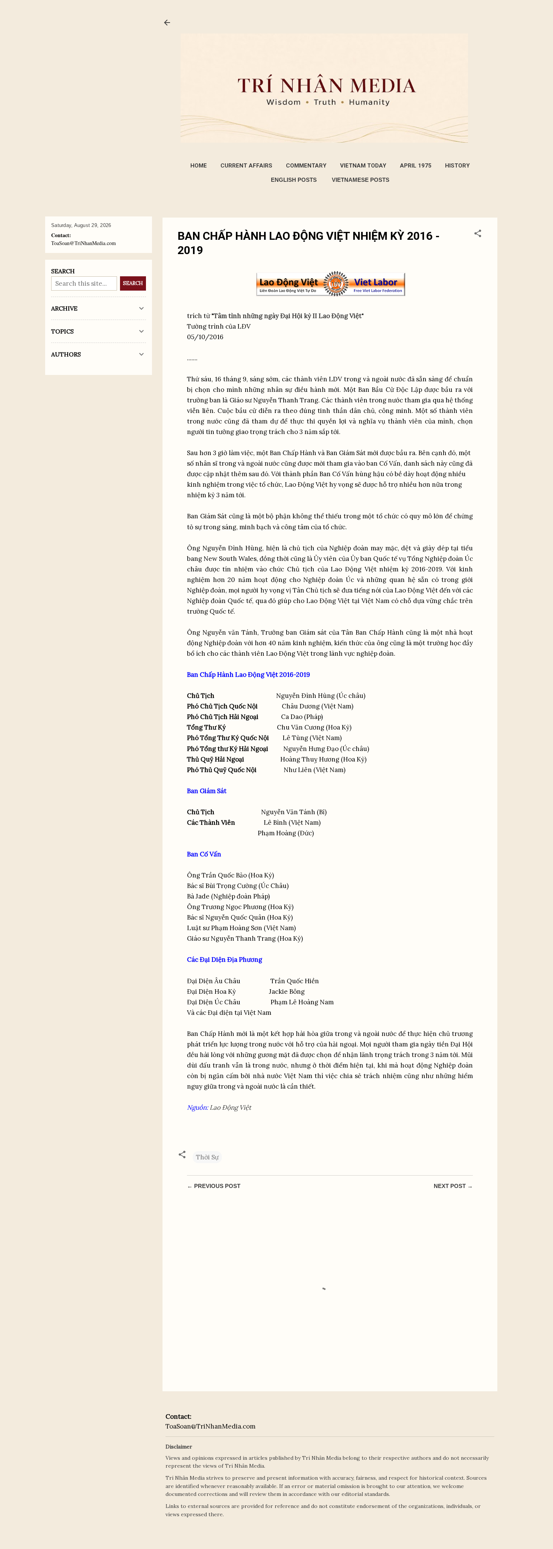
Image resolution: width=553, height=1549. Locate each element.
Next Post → (453, 1186)
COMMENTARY (306, 165)
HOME (198, 165)
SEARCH (133, 283)
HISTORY (457, 165)
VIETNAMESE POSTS (360, 180)
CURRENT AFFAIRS (246, 165)
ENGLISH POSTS (294, 180)
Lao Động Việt (230, 1107)
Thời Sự (207, 1157)
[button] (477, 234)
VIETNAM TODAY (363, 165)
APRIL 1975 (415, 165)
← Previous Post (213, 1186)
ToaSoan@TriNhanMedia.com (210, 1426)
